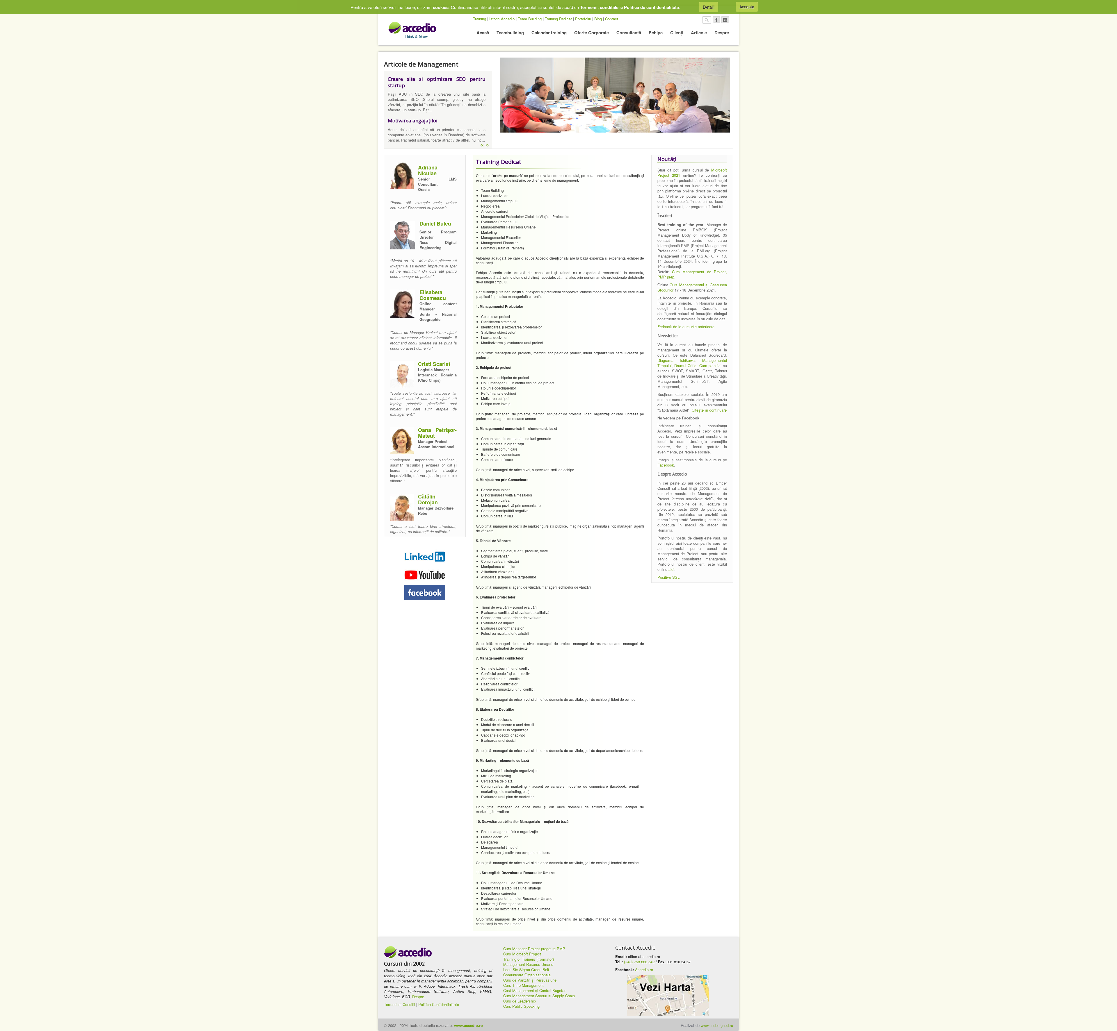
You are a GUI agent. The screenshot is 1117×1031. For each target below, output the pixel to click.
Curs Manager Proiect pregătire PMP (534, 948)
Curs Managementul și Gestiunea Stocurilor (692, 287)
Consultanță (628, 32)
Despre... (420, 996)
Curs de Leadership (519, 1001)
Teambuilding (510, 32)
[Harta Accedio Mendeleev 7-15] (668, 995)
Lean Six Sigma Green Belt (526, 969)
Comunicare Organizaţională (527, 975)
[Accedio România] (408, 952)
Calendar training (549, 32)
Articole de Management (421, 64)
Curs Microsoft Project (522, 954)
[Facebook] (716, 19)
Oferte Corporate (591, 32)
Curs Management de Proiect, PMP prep (692, 274)
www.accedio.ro (468, 1025)
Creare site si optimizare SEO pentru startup (436, 82)
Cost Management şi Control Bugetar (534, 990)
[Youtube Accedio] (424, 574)
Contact (611, 19)
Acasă (482, 32)
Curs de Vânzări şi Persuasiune (529, 980)
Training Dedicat (558, 19)
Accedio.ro (644, 969)
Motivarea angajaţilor (413, 120)
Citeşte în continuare (709, 410)
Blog (598, 19)
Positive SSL (668, 577)
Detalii (708, 7)
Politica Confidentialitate (438, 1004)
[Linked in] (725, 19)
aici (671, 569)
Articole (699, 32)
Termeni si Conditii (399, 1004)
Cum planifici (710, 365)
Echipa (656, 32)
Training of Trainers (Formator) (528, 959)
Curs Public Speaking (521, 1006)
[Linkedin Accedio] (424, 556)
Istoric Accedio (502, 19)
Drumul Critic (685, 365)
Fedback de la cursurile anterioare (685, 326)
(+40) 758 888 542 (639, 961)
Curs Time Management (523, 985)
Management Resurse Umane (528, 964)
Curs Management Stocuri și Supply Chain (539, 995)
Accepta (746, 7)
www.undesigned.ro (717, 1025)
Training (479, 19)
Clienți (676, 32)
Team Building (530, 19)
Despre (721, 32)
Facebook (665, 465)
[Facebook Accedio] (425, 592)
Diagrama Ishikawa (676, 360)
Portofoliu (583, 19)
